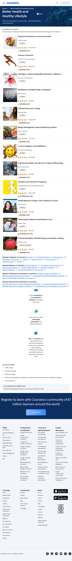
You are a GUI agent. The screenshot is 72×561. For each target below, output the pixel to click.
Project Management (8, 453)
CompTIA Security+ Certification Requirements (61, 448)
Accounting (6, 430)
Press (39, 493)
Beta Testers (24, 498)
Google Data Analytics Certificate (26, 443)
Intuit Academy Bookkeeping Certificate (24, 478)
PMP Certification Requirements (60, 468)
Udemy (5, 538)
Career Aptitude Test (61, 433)
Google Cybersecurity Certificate (24, 437)
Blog (21, 501)
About (4, 493)
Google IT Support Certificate (25, 447)
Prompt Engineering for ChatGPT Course (43, 473)
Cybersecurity (7, 437)
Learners (22, 493)
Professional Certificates (6, 510)
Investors (40, 495)
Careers (5, 501)
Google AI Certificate (26, 433)
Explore (4, 8)
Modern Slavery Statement (42, 521)
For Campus (6, 527)
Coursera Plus (6, 506)
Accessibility (41, 506)
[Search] (57, 3)
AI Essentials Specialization (42, 433)
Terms (40, 498)
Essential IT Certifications (59, 454)
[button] (40, 14)
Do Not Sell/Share (43, 525)
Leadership (6, 498)
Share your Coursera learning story (61, 479)
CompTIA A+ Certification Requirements (59, 442)
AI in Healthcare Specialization (42, 447)
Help (39, 504)
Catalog (5, 504)
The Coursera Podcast (24, 505)
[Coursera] (13, 3)
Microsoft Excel (7, 450)
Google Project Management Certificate (24, 453)
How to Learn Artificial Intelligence (62, 463)
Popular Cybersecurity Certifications (59, 473)
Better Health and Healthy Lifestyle (22, 8)
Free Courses (6, 535)
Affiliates (40, 518)
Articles (40, 512)
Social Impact (6, 533)
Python (5, 456)
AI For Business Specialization (42, 438)
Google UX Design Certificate (25, 459)
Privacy (40, 501)
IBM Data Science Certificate (25, 473)
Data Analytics (6, 440)
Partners (22, 495)
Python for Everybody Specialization (42, 478)
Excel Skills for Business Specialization (42, 458)
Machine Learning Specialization (43, 468)
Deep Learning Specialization (42, 452)
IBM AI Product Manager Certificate (25, 468)
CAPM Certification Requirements (61, 436)
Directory (40, 515)
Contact (40, 509)
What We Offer (7, 495)
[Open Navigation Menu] (4, 3)
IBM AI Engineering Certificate (25, 463)
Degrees (5, 519)
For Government (7, 524)
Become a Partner (8, 530)
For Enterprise (7, 521)
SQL (4, 459)
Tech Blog (23, 508)
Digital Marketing (7, 443)
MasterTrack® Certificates (6, 515)
